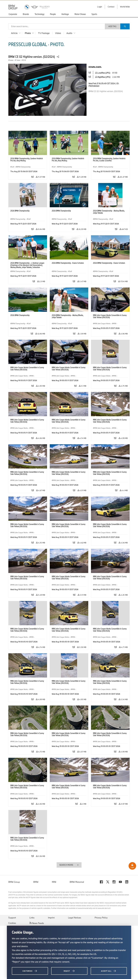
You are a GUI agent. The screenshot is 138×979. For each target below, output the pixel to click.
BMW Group (14, 882)
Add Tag (112, 26)
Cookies (12, 923)
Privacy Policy (101, 917)
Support (12, 917)
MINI (54, 882)
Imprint (51, 917)
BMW (35, 882)
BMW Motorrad (77, 882)
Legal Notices (74, 917)
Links (31, 917)
